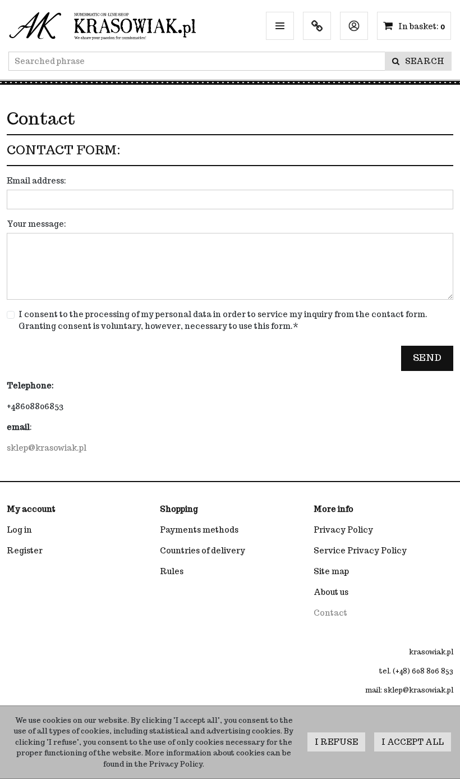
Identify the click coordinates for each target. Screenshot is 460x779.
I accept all (412, 742)
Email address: (36, 181)
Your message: (36, 224)
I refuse (336, 742)
